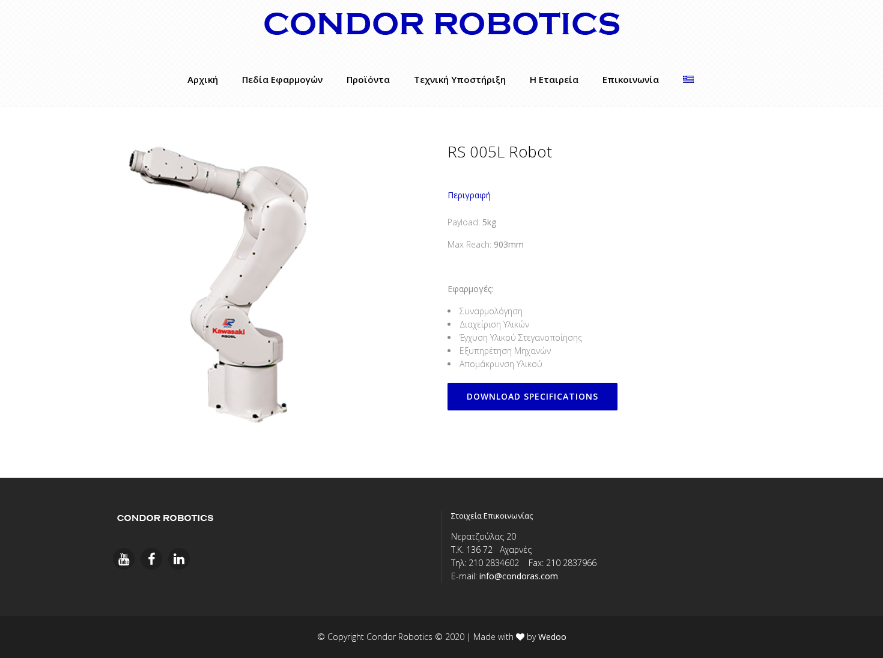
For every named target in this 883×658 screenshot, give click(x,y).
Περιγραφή (469, 195)
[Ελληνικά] (688, 79)
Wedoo (552, 636)
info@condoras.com (518, 576)
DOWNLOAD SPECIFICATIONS (532, 396)
